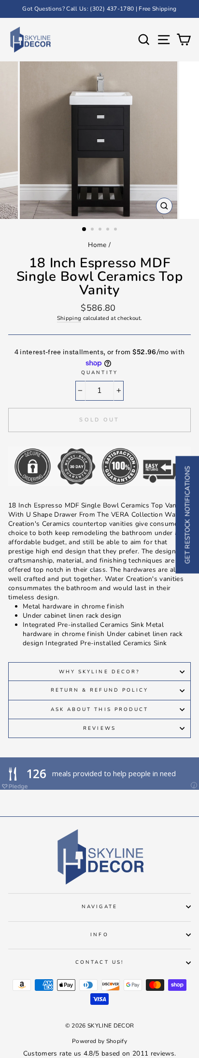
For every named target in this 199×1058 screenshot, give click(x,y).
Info (99, 934)
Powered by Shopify (99, 1041)
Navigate (99, 906)
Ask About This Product (99, 709)
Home (97, 244)
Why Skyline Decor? (99, 671)
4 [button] (108, 230)
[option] (99, 9)
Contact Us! (99, 962)
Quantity (99, 372)
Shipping (69, 318)
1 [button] (84, 229)
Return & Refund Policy (99, 690)
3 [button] (101, 230)
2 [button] (93, 230)
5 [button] (116, 230)
